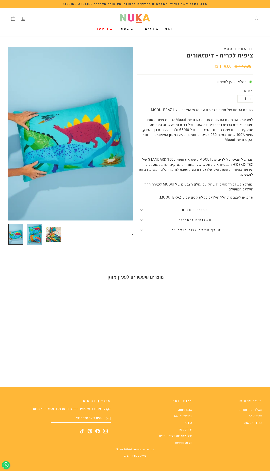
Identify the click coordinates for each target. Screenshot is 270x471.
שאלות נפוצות (183, 416)
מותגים (152, 28)
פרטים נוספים (195, 210)
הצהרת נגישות (253, 423)
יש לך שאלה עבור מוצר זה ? (195, 230)
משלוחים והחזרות (195, 220)
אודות (188, 423)
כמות (248, 91)
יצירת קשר (185, 429)
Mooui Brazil (238, 49)
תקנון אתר (255, 416)
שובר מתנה (185, 410)
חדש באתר (129, 28)
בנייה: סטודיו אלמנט (135, 456)
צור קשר (104, 28)
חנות (169, 28)
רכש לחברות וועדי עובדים (175, 436)
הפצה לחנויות (183, 442)
